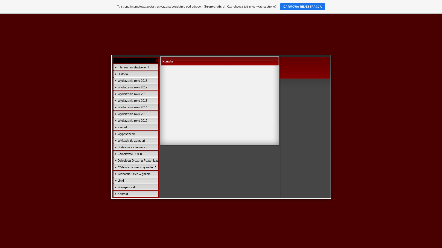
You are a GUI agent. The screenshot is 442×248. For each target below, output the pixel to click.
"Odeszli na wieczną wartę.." (137, 167)
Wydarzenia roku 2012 (132, 120)
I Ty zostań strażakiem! (133, 67)
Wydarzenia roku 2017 (132, 87)
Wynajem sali (127, 187)
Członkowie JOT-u (130, 154)
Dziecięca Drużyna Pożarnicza (138, 160)
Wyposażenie (127, 134)
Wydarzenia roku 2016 (132, 94)
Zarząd (122, 127)
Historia (123, 74)
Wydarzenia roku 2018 (132, 80)
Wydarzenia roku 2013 (132, 114)
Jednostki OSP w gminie (134, 174)
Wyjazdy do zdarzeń (131, 140)
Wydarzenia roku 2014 (132, 107)
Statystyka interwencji (132, 147)
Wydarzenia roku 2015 (132, 100)
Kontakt (123, 194)
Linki (121, 180)
